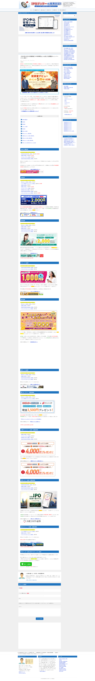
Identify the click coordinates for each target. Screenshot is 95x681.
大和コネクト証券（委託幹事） (27, 138)
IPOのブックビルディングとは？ (69, 26)
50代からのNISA (66, 69)
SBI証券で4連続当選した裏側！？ (69, 141)
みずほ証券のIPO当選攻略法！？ (69, 138)
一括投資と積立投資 (67, 73)
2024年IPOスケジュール (67, 128)
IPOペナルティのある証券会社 (68, 49)
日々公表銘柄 (61, 667)
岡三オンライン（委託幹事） (27, 133)
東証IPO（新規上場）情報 (63, 658)
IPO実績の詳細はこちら (68, 114)
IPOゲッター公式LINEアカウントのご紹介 (29, 142)
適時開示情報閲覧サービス (63, 663)
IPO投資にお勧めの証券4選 (68, 21)
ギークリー (66, 97)
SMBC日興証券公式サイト (35, 169)
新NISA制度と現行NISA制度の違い (69, 59)
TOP (26, 652)
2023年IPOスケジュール (67, 127)
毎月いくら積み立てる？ (67, 72)
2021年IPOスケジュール (67, 124)
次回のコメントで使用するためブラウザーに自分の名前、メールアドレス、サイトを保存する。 (36, 603)
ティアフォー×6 (67, 102)
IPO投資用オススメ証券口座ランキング (30, 111)
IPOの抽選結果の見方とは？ (68, 29)
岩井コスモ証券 (24, 131)
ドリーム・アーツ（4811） (26, 188)
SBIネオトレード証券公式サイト (36, 542)
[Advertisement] (39, 44)
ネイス (66, 101)
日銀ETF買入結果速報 (62, 666)
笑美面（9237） (24, 186)
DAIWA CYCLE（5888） (25, 189)
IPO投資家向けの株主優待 (68, 58)
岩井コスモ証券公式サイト (35, 384)
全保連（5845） (24, 155)
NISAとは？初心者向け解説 (68, 67)
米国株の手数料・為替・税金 (68, 87)
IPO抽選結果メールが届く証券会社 (69, 50)
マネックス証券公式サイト (35, 291)
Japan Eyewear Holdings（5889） (27, 158)
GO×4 (65, 100)
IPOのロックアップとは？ (68, 35)
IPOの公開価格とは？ (67, 30)
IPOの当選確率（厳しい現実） (68, 48)
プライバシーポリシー (22, 673)
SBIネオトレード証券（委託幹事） (28, 140)
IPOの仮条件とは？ (67, 25)
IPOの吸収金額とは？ (67, 34)
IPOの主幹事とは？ (67, 24)
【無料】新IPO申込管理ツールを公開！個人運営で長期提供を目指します (40, 32)
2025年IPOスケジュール (67, 129)
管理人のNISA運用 (67, 78)
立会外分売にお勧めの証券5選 (68, 40)
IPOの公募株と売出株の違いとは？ (69, 36)
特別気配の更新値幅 (62, 662)
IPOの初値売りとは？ (67, 31)
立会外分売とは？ (66, 39)
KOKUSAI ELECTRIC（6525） (27, 153)
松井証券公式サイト (34, 253)
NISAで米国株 (66, 86)
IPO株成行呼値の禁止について (68, 54)
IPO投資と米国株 (66, 88)
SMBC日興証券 (24, 119)
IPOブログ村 (61, 671)
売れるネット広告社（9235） (26, 225)
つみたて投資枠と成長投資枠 (68, 68)
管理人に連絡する (42, 671)
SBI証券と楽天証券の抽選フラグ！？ (69, 142)
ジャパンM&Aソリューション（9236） (28, 183)
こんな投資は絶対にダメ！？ (68, 143)
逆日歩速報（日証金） (62, 668)
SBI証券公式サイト (34, 212)
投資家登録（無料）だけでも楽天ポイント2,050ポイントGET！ (35, 92)
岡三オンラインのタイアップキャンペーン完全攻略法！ (31, 419)
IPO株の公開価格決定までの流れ (69, 55)
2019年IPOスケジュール (67, 122)
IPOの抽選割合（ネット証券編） (69, 53)
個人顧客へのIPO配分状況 (63, 661)
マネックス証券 (24, 126)
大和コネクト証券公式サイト (35, 518)
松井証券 (23, 124)
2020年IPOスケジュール (67, 123)
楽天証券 (23, 128)
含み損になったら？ (67, 74)
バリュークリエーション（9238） (27, 231)
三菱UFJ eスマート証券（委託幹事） (28, 135)
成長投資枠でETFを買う (67, 77)
